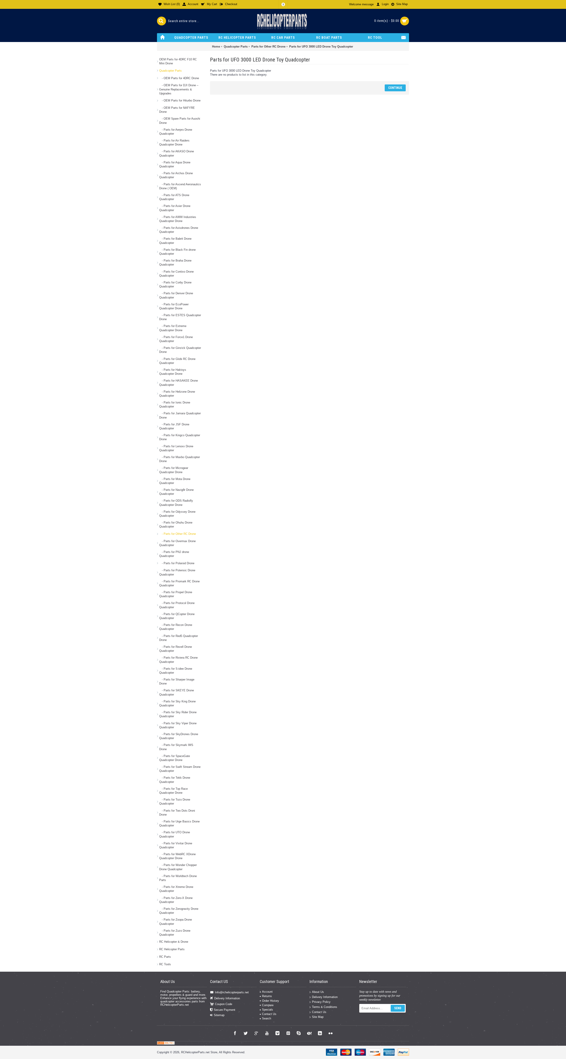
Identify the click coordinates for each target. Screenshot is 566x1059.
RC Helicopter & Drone (173, 941)
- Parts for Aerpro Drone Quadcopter (175, 131)
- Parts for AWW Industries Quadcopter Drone (177, 219)
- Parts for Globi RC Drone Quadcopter (177, 361)
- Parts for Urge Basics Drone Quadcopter (179, 823)
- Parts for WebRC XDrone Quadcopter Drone (177, 856)
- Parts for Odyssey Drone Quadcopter (177, 513)
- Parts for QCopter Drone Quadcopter (177, 616)
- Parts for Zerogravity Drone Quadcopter (178, 910)
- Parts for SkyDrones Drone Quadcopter (178, 736)
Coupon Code (223, 1004)
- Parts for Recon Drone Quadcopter (175, 627)
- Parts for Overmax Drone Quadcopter (177, 543)
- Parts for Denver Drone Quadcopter (176, 295)
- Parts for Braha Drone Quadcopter (175, 262)
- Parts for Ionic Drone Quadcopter (174, 404)
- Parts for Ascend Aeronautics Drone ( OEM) (180, 186)
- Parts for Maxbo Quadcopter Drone (179, 459)
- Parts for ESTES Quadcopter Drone (180, 317)
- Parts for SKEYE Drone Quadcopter (176, 692)
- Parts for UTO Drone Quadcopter (174, 834)
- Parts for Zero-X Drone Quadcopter (176, 900)
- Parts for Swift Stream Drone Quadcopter (180, 768)
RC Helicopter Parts (172, 949)
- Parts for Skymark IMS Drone (176, 747)
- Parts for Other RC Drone (177, 533)
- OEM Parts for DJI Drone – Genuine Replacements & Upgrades (178, 89)
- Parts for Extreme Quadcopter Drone (172, 328)
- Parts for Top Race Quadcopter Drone (173, 790)
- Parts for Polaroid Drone (176, 563)
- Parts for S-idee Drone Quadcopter (175, 670)
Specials (267, 1009)
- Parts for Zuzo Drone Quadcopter (174, 932)
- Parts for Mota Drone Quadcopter (174, 481)
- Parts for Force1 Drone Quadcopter (176, 339)
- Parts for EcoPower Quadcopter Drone (174, 306)
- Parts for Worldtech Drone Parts (178, 878)
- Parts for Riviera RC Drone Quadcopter (178, 659)
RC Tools (165, 964)
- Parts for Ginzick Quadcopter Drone (180, 350)
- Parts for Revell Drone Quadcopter (175, 648)
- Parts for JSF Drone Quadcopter (174, 426)
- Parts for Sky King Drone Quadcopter (177, 703)
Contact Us (269, 1014)
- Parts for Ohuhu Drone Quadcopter (175, 524)
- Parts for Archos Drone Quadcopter (176, 175)
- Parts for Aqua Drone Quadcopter (174, 164)
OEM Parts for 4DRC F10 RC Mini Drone (178, 61)
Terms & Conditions (324, 1007)
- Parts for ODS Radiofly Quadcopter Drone (176, 502)
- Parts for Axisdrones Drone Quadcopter (178, 229)
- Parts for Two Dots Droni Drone (177, 812)
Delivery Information (227, 998)
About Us (318, 992)
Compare (267, 1005)
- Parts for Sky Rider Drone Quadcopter (178, 714)
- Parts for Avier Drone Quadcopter (174, 208)
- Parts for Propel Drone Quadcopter (175, 594)
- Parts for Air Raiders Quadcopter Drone (174, 142)
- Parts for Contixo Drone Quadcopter (176, 273)
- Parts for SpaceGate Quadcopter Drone (174, 758)
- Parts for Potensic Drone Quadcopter (177, 572)
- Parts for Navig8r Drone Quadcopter (176, 491)
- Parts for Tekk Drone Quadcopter (174, 779)
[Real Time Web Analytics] (166, 1043)
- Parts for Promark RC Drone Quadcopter (179, 583)
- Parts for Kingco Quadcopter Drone (179, 437)
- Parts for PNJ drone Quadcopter (174, 554)
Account (267, 991)
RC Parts (165, 956)
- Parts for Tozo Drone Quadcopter (174, 801)
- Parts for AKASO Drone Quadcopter (176, 153)
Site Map (317, 1017)
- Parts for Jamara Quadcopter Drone (180, 415)
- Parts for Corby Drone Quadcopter (175, 284)
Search (266, 1018)
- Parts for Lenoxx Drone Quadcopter (176, 448)
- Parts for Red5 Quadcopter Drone (178, 638)
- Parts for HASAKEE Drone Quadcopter (178, 382)
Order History (270, 1000)
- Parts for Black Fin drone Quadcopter (177, 251)
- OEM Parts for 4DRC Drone (179, 78)
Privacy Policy (321, 1002)
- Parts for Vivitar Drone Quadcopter (175, 845)
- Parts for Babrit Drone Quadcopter (175, 240)
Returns (267, 996)
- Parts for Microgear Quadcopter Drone (173, 470)
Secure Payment (224, 1009)
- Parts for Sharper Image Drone (176, 681)
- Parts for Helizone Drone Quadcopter (177, 393)
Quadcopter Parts (170, 70)
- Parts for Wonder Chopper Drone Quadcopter (178, 867)
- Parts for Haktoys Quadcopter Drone (172, 371)
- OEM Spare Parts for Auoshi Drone (179, 120)
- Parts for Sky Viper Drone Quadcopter (178, 725)
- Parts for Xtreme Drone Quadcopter (176, 889)
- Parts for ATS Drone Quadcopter (174, 197)
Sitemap (219, 1015)
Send (397, 1008)
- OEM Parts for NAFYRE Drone (177, 109)
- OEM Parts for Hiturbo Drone (180, 100)
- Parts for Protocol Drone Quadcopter (177, 605)
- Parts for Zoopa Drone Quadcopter (175, 921)
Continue (395, 88)
